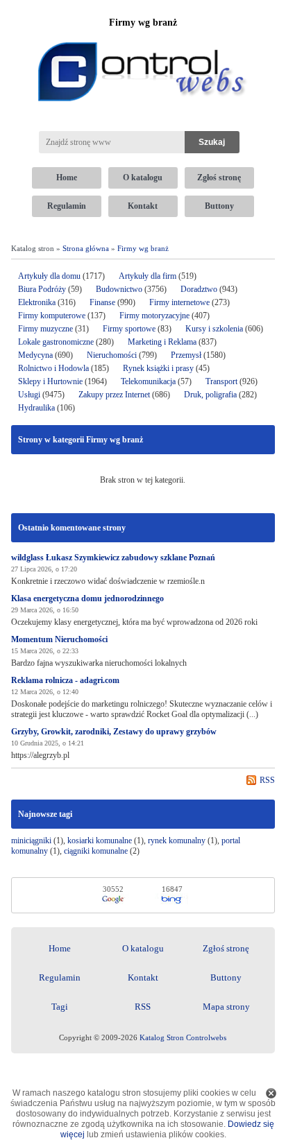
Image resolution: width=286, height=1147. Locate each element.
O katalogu (142, 177)
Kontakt (143, 206)
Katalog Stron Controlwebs (183, 1037)
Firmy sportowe (129, 329)
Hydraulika (36, 408)
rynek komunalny (176, 840)
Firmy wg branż (143, 248)
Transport (221, 381)
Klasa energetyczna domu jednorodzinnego (87, 598)
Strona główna (85, 248)
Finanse (102, 302)
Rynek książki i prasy (158, 368)
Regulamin (66, 206)
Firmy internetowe (180, 302)
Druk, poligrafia (210, 394)
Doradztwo (198, 289)
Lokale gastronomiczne (56, 342)
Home (66, 177)
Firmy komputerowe (51, 315)
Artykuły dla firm (147, 276)
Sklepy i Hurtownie (50, 381)
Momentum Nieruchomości (59, 639)
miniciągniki (31, 840)
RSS (267, 780)
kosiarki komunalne (99, 840)
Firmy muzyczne (45, 329)
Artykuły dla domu (49, 276)
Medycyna (35, 355)
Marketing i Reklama (162, 342)
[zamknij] (271, 1093)
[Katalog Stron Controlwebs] (143, 37)
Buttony (219, 206)
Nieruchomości (112, 355)
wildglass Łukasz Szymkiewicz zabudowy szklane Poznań (113, 557)
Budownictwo (119, 289)
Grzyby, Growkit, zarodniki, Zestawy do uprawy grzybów (114, 731)
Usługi (29, 394)
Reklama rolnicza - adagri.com (65, 680)
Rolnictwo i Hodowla (53, 368)
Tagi (59, 1006)
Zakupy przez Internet (114, 394)
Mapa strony (226, 1006)
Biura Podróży (42, 289)
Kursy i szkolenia (214, 329)
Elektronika (38, 302)
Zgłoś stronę (219, 177)
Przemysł (186, 355)
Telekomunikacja (148, 381)
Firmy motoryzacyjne (154, 315)
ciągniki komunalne (96, 851)
